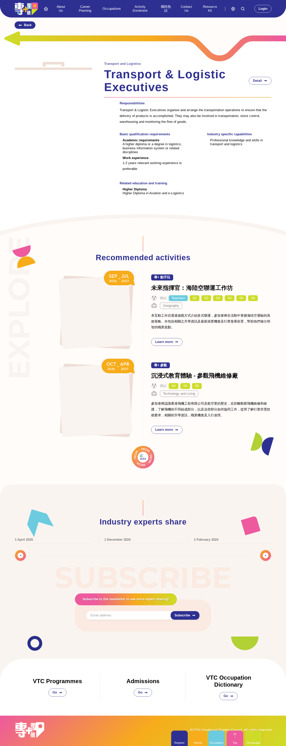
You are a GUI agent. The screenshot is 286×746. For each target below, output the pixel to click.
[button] (233, 9)
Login (263, 9)
